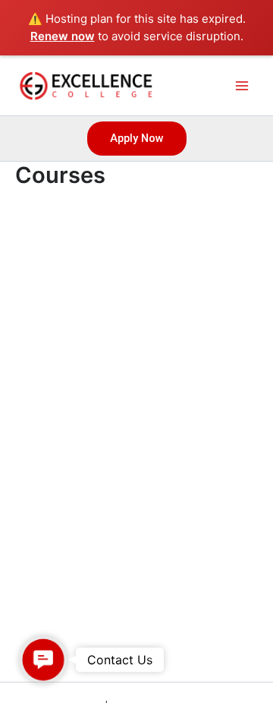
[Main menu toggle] (242, 86)
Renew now (62, 36)
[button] (137, 138)
